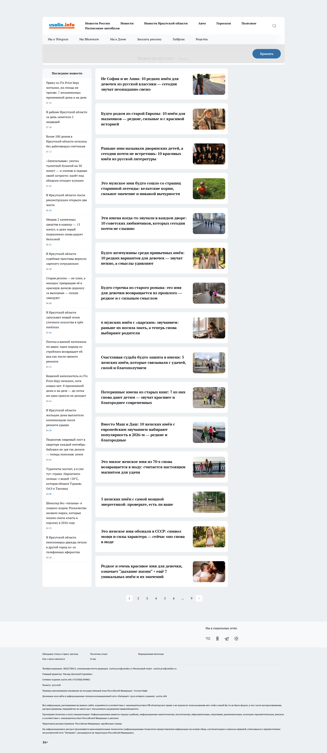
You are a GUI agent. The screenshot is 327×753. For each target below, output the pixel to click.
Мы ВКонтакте (89, 39)
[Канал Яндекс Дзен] (236, 638)
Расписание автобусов (102, 28)
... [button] (182, 598)
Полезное (249, 23)
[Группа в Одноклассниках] (217, 638)
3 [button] (147, 598)
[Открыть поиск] (274, 26)
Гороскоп (223, 23)
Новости (127, 23)
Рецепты (202, 39)
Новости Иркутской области (166, 23)
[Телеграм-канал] (227, 638)
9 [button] (191, 598)
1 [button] (129, 598)
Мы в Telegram (58, 39)
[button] (199, 598)
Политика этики (98, 654)
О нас (93, 658)
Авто (202, 23)
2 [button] (138, 598)
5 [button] (165, 598)
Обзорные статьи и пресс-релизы (60, 654)
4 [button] (156, 598)
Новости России (97, 23)
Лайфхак (179, 39)
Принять (266, 54)
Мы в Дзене (118, 39)
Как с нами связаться (53, 658)
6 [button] (174, 598)
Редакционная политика (151, 654)
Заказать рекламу (149, 39)
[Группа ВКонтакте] (208, 638)
